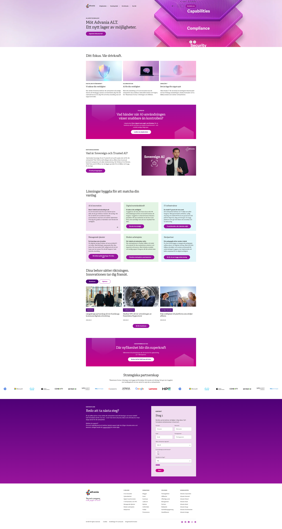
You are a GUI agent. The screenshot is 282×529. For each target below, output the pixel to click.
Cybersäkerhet (128, 496)
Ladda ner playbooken (141, 132)
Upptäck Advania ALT (96, 34)
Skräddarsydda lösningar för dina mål (103, 256)
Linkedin (189, 522)
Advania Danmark (185, 496)
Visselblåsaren (165, 512)
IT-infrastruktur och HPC (130, 501)
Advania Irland (184, 501)
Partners (163, 504)
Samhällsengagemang (167, 509)
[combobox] (174, 445)
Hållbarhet (164, 496)
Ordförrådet (145, 507)
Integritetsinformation (131, 521)
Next (159, 470)
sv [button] (172, 6)
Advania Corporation (185, 493)
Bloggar (144, 493)
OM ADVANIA (164, 490)
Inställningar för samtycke (116, 521)
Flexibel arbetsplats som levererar (140, 257)
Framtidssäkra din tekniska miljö (177, 226)
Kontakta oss (191, 6)
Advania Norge (184, 507)
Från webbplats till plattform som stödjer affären (176, 315)
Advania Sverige (184, 512)
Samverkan (90, 310)
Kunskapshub (114, 6)
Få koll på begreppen (95, 170)
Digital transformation (130, 499)
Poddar (144, 509)
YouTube (182, 522)
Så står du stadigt (135, 226)
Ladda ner (145, 501)
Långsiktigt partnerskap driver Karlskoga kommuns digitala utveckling (102, 315)
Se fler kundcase (141, 326)
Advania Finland (184, 499)
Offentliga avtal (165, 499)
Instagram (192, 522)
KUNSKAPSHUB (145, 490)
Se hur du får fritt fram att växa (141, 359)
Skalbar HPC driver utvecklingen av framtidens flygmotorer (137, 315)
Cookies (105, 521)
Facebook (185, 522)
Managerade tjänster (129, 504)
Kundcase (92, 281)
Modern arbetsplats (129, 507)
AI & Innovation (128, 493)
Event (144, 496)
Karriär (134, 6)
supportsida (106, 427)
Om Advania (125, 6)
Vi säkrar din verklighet (95, 87)
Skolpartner (127, 509)
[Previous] (190, 42)
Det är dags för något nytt (170, 87)
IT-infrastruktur (129, 310)
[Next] (194, 42)
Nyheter (105, 281)
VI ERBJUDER (126, 490)
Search (178, 6)
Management (165, 501)
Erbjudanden (102, 6)
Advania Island (184, 504)
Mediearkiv (164, 507)
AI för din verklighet (131, 87)
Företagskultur (165, 493)
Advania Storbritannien (186, 509)
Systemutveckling (166, 310)
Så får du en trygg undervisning (177, 257)
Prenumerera (146, 512)
